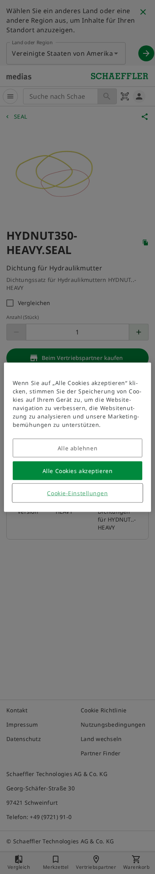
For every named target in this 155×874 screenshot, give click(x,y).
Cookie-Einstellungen (77, 493)
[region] (77, 437)
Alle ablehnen (77, 448)
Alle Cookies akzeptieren (77, 470)
